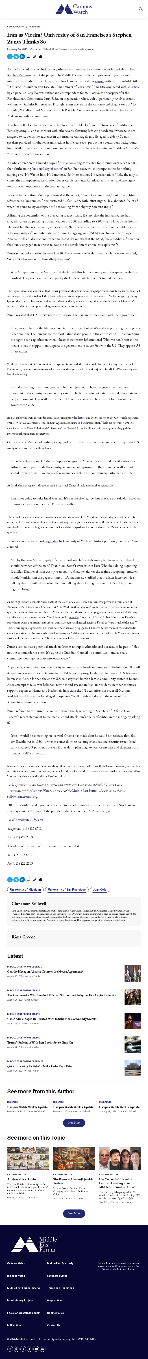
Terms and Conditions (60, 1288)
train (73, 690)
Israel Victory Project (20, 1300)
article (71, 253)
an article (133, 87)
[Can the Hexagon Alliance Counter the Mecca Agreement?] (133, 973)
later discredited (123, 221)
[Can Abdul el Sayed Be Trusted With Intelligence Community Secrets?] (133, 1021)
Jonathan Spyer (33, 1047)
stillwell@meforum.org (22, 796)
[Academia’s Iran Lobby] (28, 1158)
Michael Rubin (32, 1023)
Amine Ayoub (31, 1000)
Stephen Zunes (17, 75)
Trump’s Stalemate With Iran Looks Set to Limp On (40, 1042)
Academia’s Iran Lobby (21, 1179)
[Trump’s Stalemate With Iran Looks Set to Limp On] (133, 1044)
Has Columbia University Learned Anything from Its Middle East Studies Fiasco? (117, 1183)
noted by (74, 617)
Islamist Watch (16, 1275)
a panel (99, 81)
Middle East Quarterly (60, 1263)
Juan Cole (99, 889)
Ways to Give (54, 1300)
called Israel (109, 633)
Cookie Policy (55, 1313)
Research (34, 26)
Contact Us (53, 1325)
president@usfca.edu (29, 820)
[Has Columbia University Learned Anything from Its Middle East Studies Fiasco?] (120, 1158)
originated (51, 541)
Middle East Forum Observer (25, 966)
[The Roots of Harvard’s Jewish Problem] (74, 1158)
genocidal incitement (43, 628)
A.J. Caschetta (29, 1197)
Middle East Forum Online (23, 990)
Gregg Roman (32, 1071)
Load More (74, 1122)
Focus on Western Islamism (23, 1313)
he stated (63, 239)
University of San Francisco (67, 889)
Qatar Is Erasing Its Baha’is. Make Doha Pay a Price (40, 1066)
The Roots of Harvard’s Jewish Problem (73, 1181)
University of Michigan (25, 889)
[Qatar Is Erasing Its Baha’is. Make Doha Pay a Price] (133, 1068)
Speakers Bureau (57, 1275)
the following (19, 374)
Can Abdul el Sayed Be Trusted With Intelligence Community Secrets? (52, 1019)
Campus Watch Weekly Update (27, 1107)
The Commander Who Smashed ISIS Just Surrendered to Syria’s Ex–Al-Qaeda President (63, 995)
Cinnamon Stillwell (40, 49)
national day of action (47, 168)
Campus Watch (15, 26)
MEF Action (14, 1325)
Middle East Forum (85, 791)
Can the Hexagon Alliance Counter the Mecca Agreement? (45, 971)
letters (82, 417)
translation (123, 602)
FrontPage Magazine (82, 49)
